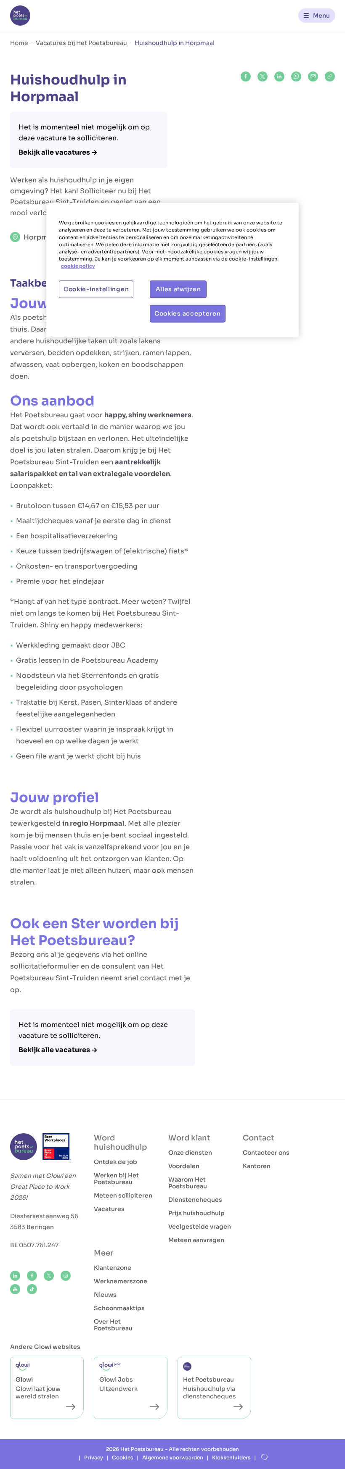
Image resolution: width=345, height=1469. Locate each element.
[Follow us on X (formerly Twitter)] (49, 1276)
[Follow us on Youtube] (15, 1289)
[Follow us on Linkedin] (15, 1276)
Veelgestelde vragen (199, 1226)
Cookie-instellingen (96, 289)
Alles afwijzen (178, 289)
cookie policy (78, 266)
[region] (172, 270)
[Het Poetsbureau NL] (20, 15)
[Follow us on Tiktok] (32, 1289)
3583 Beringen (32, 1227)
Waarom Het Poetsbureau (187, 1183)
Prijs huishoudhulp (196, 1213)
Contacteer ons (266, 1152)
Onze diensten (190, 1152)
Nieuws (105, 1294)
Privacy (93, 1457)
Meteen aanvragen (196, 1240)
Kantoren (257, 1166)
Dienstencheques (195, 1199)
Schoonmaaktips (119, 1308)
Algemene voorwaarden (172, 1457)
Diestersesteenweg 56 (44, 1216)
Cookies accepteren (187, 313)
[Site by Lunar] (265, 1457)
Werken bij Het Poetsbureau (116, 1178)
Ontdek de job (115, 1161)
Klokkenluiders (231, 1457)
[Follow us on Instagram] (66, 1276)
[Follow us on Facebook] (32, 1276)
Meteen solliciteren (123, 1195)
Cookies (122, 1457)
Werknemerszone (120, 1281)
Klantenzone (112, 1267)
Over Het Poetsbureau (113, 1325)
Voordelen (183, 1166)
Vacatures (109, 1209)
